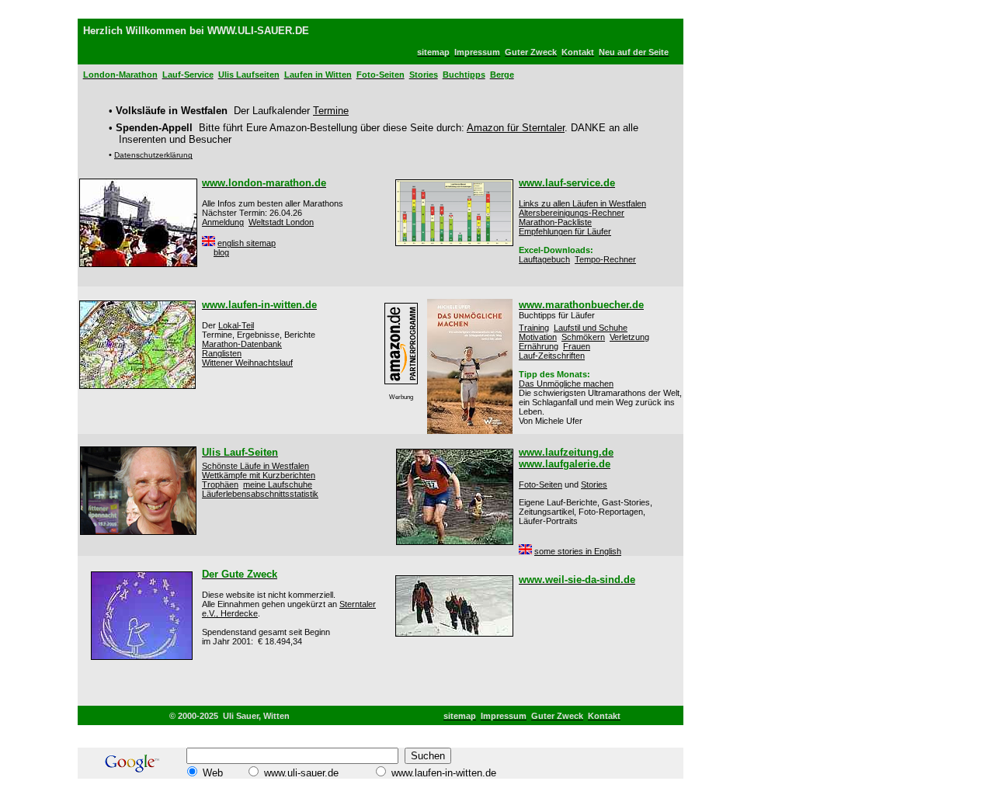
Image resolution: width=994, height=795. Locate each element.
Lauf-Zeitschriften (552, 355)
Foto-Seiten (540, 484)
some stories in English (577, 551)
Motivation (538, 337)
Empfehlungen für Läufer (565, 231)
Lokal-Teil (236, 325)
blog (221, 252)
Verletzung (629, 337)
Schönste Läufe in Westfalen (255, 465)
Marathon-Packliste (555, 222)
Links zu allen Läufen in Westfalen (582, 203)
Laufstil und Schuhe (590, 327)
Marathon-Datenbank (242, 344)
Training (534, 327)
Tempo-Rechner (605, 259)
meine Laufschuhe (277, 484)
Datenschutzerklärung (153, 155)
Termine (331, 110)
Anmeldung (223, 222)
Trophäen (220, 484)
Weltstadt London (281, 222)
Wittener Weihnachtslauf (247, 362)
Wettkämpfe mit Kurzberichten (258, 475)
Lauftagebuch (544, 259)
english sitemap (246, 243)
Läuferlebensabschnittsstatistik (260, 493)
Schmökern (583, 337)
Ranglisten (222, 353)
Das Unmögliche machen (566, 383)
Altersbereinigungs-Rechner (571, 212)
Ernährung (538, 346)
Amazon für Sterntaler (516, 128)
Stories (594, 484)
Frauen (576, 346)
